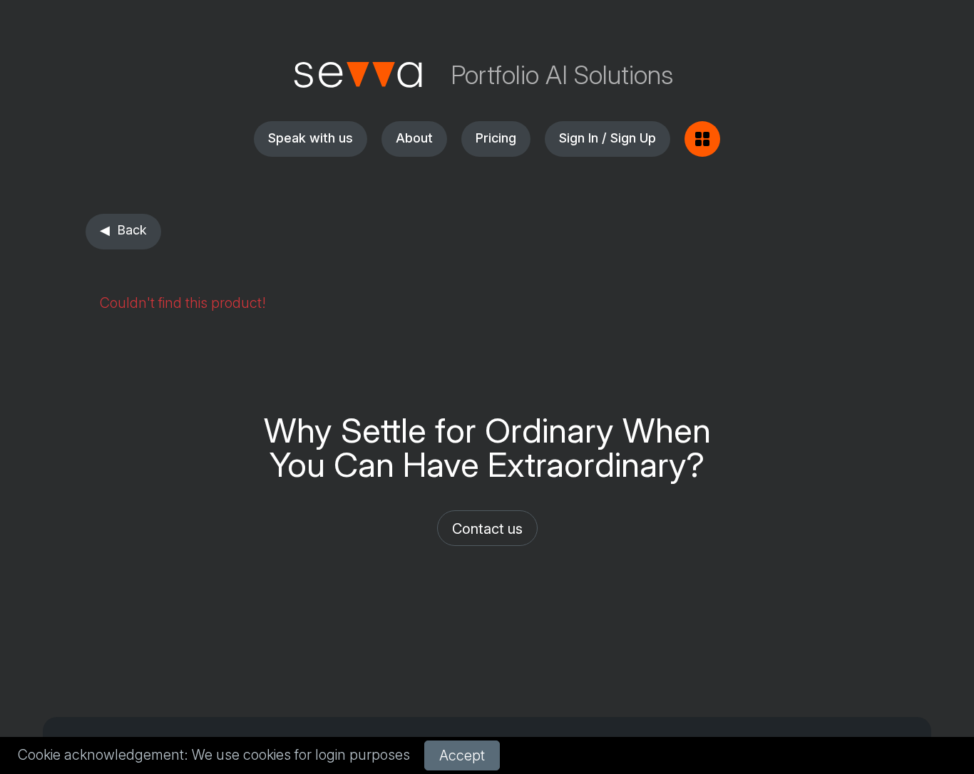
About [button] (414, 137)
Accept (462, 755)
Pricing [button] (496, 137)
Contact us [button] (487, 528)
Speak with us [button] (310, 137)
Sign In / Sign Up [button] (607, 137)
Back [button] (132, 229)
